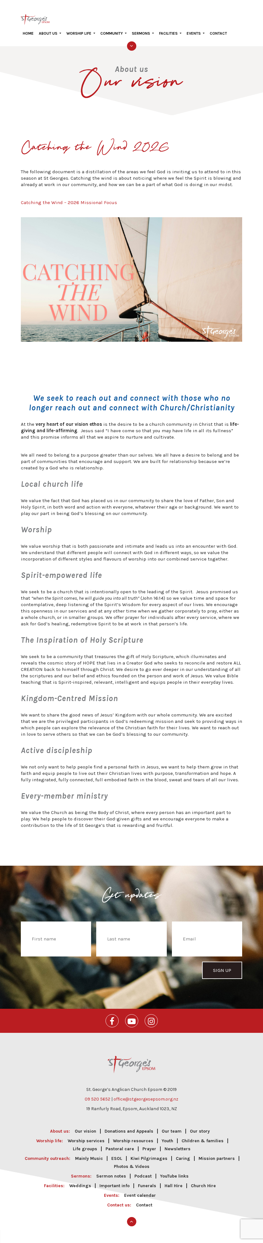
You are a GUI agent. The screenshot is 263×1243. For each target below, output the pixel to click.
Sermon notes (111, 1176)
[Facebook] (112, 1020)
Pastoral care (120, 1149)
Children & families (203, 1141)
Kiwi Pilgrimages (149, 1158)
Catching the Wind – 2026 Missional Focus (69, 202)
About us (48, 33)
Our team (172, 1131)
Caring (183, 1158)
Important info (114, 1185)
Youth (167, 1141)
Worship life (79, 33)
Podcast (143, 1176)
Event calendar (140, 1195)
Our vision (85, 1131)
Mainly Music (89, 1158)
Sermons (141, 33)
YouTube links (174, 1176)
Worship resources (133, 1141)
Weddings (80, 1185)
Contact (218, 33)
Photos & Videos (131, 1166)
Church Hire (203, 1185)
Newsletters (178, 1149)
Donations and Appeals (129, 1131)
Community (112, 33)
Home (28, 33)
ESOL (116, 1158)
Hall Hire (173, 1185)
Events (194, 33)
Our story (200, 1131)
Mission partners (217, 1158)
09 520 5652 (97, 1099)
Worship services (86, 1141)
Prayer (149, 1149)
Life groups (85, 1149)
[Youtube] (131, 1020)
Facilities (169, 33)
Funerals (147, 1185)
